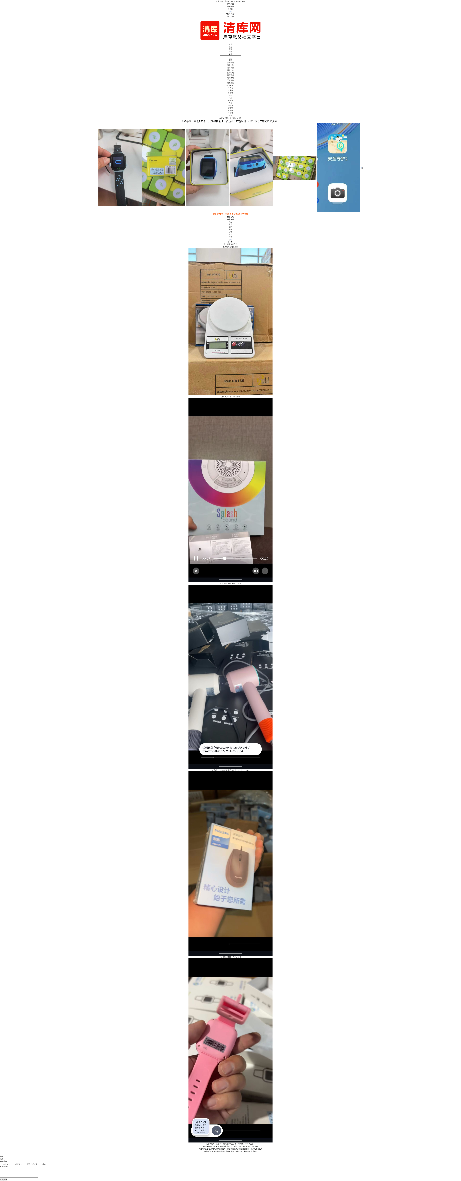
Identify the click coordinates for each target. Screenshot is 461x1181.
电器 (230, 224)
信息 (230, 46)
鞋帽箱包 (230, 72)
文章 (230, 51)
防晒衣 (230, 100)
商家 (230, 49)
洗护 (230, 227)
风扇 (230, 98)
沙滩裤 (230, 113)
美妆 (230, 234)
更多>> (235, 246)
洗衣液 (230, 105)
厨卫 (230, 222)
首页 (221, 118)
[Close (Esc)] (458, 2)
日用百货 (230, 75)
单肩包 (230, 87)
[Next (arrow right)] (457, 590)
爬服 (230, 103)
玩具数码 (230, 77)
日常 (240, 118)
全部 (226, 118)
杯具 (230, 237)
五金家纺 (230, 80)
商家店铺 (230, 82)
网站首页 (230, 67)
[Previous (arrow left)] (4, 590)
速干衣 (230, 108)
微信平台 (230, 16)
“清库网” (220, 1146)
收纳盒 (230, 110)
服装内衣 (230, 70)
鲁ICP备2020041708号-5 (248, 1146)
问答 (230, 54)
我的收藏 (230, 6)
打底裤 (230, 93)
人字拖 (230, 90)
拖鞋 (230, 115)
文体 (230, 229)
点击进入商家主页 (230, 244)
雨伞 (230, 95)
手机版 (230, 9)
